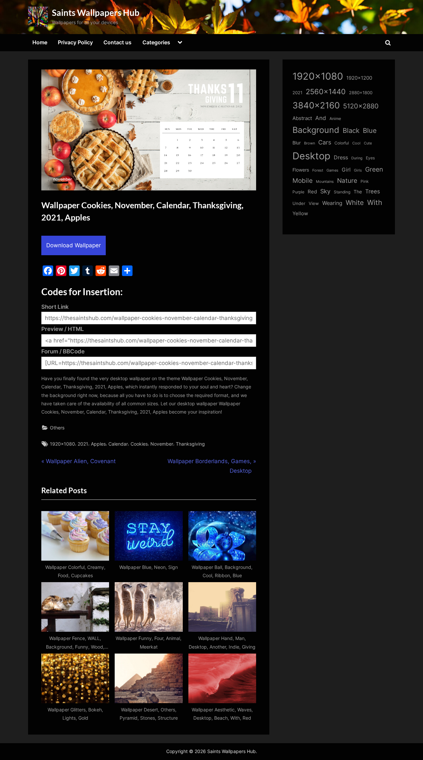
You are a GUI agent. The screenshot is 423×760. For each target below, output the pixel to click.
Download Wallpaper (73, 245)
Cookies (139, 444)
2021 (83, 444)
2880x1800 (360, 92)
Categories (156, 42)
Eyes (370, 157)
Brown (309, 143)
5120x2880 (361, 106)
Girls (358, 170)
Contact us (117, 42)
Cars (324, 142)
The (358, 191)
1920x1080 (62, 444)
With (374, 202)
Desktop (311, 156)
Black (351, 131)
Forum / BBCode (63, 351)
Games (332, 170)
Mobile (302, 180)
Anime (335, 118)
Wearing (332, 203)
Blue (370, 130)
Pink (365, 181)
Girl (346, 170)
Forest (317, 170)
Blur (296, 142)
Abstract (302, 118)
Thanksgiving (190, 444)
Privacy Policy (75, 42)
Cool (356, 143)
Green (374, 169)
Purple (298, 192)
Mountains (325, 182)
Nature (347, 180)
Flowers (300, 170)
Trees (372, 191)
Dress (341, 157)
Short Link (55, 306)
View (314, 203)
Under (298, 203)
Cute (368, 143)
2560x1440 (326, 91)
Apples (98, 444)
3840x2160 (316, 105)
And (320, 117)
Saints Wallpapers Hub (95, 13)
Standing (342, 191)
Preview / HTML (62, 329)
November (161, 444)
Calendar (118, 444)
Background (315, 130)
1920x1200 (359, 78)
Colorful (341, 142)
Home (39, 42)
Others (57, 427)
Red (312, 191)
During (357, 158)
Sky (325, 191)
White (355, 202)
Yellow (300, 214)
